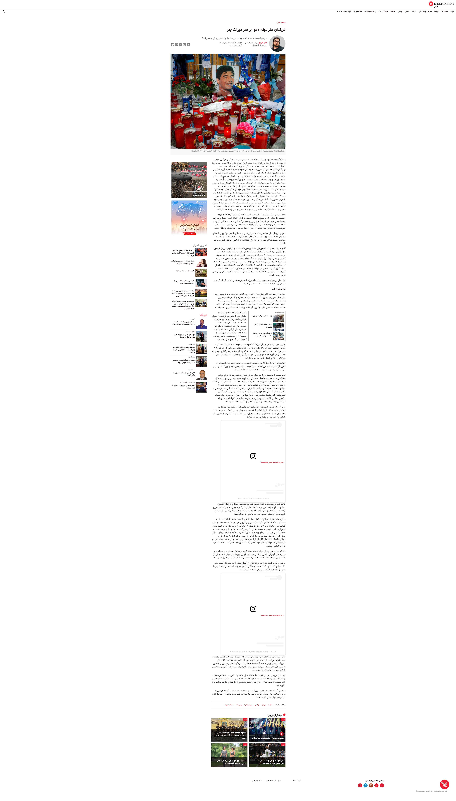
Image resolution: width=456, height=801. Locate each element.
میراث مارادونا (248, 705)
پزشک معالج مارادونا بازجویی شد (261, 316)
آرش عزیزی (262, 42)
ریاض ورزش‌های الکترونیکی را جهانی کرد (268, 738)
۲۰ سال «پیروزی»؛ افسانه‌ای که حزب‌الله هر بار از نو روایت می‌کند (183, 323)
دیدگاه (414, 11)
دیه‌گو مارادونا (229, 705)
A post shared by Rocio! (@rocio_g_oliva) (253, 498)
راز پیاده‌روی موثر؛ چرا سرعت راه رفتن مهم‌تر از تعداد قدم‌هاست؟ (231, 762)
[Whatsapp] (184, 44)
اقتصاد (393, 11)
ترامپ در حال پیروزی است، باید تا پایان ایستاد (183, 386)
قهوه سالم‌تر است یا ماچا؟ (185, 270)
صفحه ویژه (358, 11)
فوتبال (263, 705)
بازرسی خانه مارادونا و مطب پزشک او (263, 326)
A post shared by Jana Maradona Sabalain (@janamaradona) (253, 651)
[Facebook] (188, 44)
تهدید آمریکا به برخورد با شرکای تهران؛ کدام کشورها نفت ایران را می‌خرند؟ (183, 253)
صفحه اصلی (280, 22)
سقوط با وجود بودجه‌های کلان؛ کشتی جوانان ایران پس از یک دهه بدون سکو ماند (231, 735)
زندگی (407, 11)
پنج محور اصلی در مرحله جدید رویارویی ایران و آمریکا (184, 336)
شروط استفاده (296, 780)
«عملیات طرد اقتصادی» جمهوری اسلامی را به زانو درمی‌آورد (184, 361)
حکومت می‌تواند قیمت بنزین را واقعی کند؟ (184, 374)
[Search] (4, 12)
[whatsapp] (360, 785)
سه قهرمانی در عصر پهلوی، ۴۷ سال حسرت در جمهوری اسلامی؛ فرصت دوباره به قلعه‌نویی (183, 293)
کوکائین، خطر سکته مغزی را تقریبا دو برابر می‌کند (184, 282)
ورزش (400, 11)
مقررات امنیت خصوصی (273, 780)
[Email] (176, 44)
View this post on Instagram (272, 463)
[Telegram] (365, 785)
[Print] (172, 44)
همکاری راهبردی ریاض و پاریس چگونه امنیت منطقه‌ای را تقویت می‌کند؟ (184, 350)
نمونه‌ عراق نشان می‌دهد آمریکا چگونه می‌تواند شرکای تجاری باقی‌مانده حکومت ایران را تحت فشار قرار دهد (183, 305)
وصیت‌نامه (239, 705)
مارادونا (270, 705)
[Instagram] (371, 785)
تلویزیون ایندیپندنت (344, 11)
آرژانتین (257, 705)
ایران (452, 11)
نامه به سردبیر (256, 780)
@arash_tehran (259, 45)
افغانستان (444, 11)
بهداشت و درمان (370, 11)
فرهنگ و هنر (383, 11)
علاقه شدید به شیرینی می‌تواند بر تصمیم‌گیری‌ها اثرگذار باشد (182, 262)
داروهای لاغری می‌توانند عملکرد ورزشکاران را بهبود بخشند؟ (271, 762)
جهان (436, 11)
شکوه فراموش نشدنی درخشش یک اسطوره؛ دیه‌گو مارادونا (262, 334)
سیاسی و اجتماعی (425, 11)
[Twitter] (180, 44)
